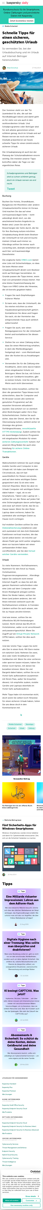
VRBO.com (26, 260)
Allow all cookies (11, 1200)
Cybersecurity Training (10, 1158)
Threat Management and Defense (14, 1148)
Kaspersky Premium (9, 1091)
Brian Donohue (12, 68)
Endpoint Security (8, 1151)
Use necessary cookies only (22, 1205)
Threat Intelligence (9, 1162)
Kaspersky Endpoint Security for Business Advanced (20, 1130)
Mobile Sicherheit (11, 26)
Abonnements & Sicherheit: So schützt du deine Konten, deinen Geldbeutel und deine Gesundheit (21, 1042)
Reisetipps (29, 724)
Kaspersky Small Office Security (13, 1105)
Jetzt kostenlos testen (21, 20)
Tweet (11, 188)
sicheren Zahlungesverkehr (15, 442)
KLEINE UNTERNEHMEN (11, 1099)
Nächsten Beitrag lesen (12, 820)
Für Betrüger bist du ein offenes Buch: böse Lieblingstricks (17, 807)
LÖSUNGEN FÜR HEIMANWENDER (15, 1078)
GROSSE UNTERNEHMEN (11, 1138)
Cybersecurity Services (10, 1144)
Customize (30, 1200)
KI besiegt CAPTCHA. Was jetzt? (21, 992)
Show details (30, 1196)
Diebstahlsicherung (11, 528)
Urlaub (22, 728)
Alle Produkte (7, 1112)
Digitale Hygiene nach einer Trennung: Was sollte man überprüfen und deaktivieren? (21, 944)
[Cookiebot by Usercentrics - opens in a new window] (30, 1171)
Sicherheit (11, 728)
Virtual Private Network (27, 634)
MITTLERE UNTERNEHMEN (12, 1117)
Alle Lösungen (7, 1094)
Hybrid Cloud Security (10, 1155)
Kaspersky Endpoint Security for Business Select (19, 1126)
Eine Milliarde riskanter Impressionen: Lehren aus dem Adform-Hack (21, 900)
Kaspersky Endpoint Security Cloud (14, 1108)
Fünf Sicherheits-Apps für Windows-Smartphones (19, 826)
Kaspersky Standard (9, 1084)
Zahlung (31, 728)
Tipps (22, 891)
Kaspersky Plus (7, 1087)
